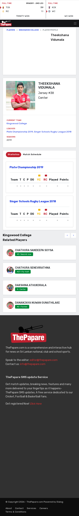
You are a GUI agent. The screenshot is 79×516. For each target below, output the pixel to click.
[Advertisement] (29, 53)
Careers (44, 508)
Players (11, 30)
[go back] (67, 235)
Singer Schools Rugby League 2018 (52, 131)
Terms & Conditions (16, 511)
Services (31, 508)
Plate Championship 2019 (20, 131)
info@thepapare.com (32, 364)
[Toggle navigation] (75, 23)
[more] (73, 235)
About (9, 508)
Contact (19, 508)
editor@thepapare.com (44, 360)
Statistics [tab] (13, 154)
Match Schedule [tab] (32, 154)
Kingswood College (29, 30)
